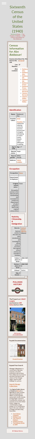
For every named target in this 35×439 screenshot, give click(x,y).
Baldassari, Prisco (26, 83)
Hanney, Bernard (25, 90)
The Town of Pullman (17, 419)
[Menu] (4, 3)
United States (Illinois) (23, 229)
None (21, 173)
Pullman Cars (17, 417)
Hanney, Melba (25, 97)
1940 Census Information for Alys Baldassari (18, 37)
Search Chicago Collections (14, 385)
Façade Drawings (18, 359)
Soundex (20, 122)
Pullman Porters (18, 421)
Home (18, 34)
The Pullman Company (17, 414)
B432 (18, 118)
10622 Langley (19, 161)
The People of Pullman (17, 35)
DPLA (18, 391)
